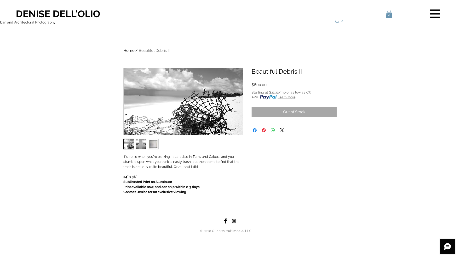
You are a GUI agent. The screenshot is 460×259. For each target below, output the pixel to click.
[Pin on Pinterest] (264, 130)
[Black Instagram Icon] (233, 221)
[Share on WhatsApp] (273, 130)
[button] (435, 14)
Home (128, 50)
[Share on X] (282, 130)
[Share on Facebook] (255, 130)
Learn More (286, 97)
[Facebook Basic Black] (225, 221)
